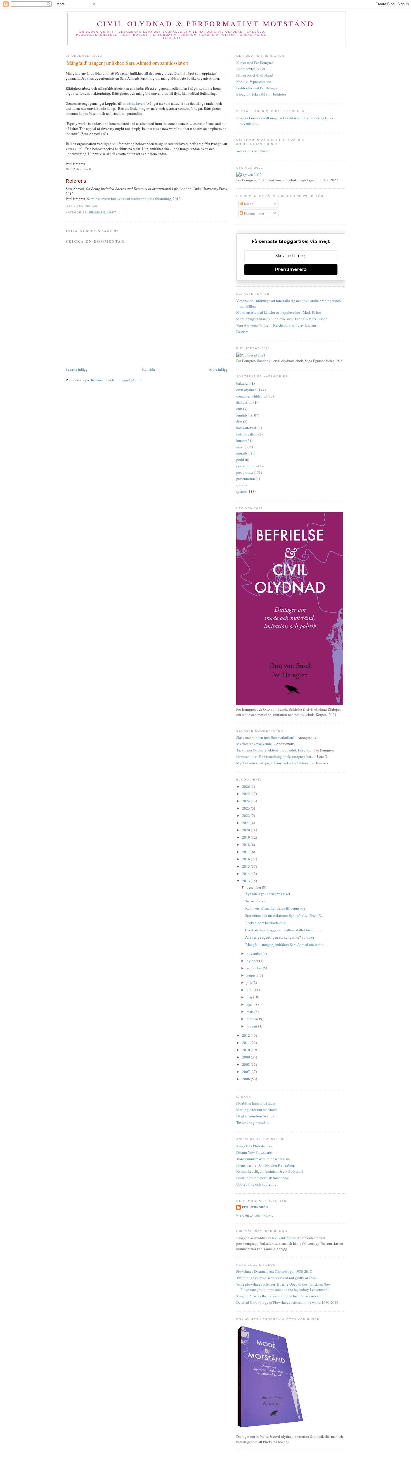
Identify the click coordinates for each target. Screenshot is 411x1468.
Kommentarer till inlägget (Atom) (116, 379)
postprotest (244, 472)
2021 (246, 822)
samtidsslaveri (134, 103)
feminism (97, 212)
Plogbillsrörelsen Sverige (255, 1116)
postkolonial (246, 465)
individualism (247, 434)
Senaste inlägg (77, 369)
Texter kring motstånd (253, 1122)
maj (250, 997)
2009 (246, 1057)
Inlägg (248, 203)
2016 (246, 859)
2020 (246, 829)
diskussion (244, 402)
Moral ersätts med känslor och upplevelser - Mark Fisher (278, 312)
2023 (246, 808)
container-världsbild (251, 396)
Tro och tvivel (255, 900)
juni (250, 989)
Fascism (242, 331)
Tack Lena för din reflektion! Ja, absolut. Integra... (273, 750)
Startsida (148, 369)
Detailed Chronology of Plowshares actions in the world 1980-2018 (287, 1302)
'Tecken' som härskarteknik (265, 922)
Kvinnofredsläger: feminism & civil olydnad (269, 1171)
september (255, 967)
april (250, 1004)
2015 (246, 866)
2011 (246, 1042)
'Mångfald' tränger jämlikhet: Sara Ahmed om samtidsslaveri (127, 63)
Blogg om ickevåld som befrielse (261, 94)
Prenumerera (291, 269)
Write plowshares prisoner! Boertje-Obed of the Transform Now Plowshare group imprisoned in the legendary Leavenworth (283, 1287)
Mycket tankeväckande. (254, 743)
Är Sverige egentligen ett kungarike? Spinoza (279, 937)
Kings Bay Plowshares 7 (254, 1145)
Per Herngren (255, 1207)
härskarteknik (246, 427)
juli (250, 982)
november (255, 953)
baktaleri (243, 383)
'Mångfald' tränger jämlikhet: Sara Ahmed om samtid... (286, 944)
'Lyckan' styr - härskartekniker (267, 893)
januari (252, 1026)
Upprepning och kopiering (256, 1184)
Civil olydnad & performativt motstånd (205, 23)
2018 (246, 844)
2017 (246, 851)
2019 (246, 837)
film (239, 421)
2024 (246, 800)
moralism (243, 453)
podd (240, 459)
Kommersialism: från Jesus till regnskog (275, 908)
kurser (240, 440)
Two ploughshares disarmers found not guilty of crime (276, 1277)
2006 (246, 1078)
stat (239, 484)
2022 (246, 815)
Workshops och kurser (253, 150)
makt (111, 212)
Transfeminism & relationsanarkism (263, 1158)
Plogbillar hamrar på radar (255, 1103)
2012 (246, 1035)
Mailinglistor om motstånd (256, 1109)
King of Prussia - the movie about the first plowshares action (281, 1295)
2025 (246, 793)
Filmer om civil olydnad (254, 75)
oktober (253, 960)
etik (239, 408)
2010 (246, 1049)
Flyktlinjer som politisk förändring (262, 1177)
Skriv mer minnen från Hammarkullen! (265, 737)
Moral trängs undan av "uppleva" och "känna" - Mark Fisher (281, 318)
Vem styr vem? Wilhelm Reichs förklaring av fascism (276, 325)
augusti (253, 975)
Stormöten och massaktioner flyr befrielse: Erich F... (284, 915)
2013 (246, 880)
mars (250, 1011)
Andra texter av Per (250, 68)
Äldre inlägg (218, 369)
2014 (246, 873)
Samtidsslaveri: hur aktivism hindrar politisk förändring (129, 198)
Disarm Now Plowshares (254, 1152)
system (241, 491)
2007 (246, 1071)
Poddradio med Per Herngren (258, 88)
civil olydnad (246, 389)
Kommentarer (253, 213)
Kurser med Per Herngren (255, 62)
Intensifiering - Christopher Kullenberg (265, 1165)
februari (253, 1018)
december (254, 887)
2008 (246, 1064)
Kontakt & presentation (254, 81)
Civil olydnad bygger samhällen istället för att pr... (283, 929)
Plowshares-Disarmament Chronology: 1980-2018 (274, 1271)
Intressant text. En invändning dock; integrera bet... (275, 756)
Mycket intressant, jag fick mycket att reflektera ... (273, 762)
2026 (246, 786)
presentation (245, 478)
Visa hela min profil (254, 1215)
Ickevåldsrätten (283, 1237)
